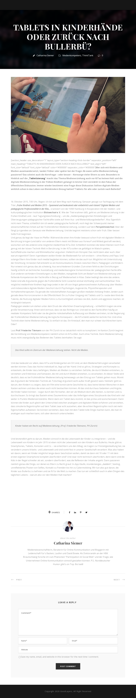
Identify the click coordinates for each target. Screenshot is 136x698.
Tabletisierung (37, 178)
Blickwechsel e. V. (52, 212)
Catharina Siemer (45, 55)
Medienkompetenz (71, 55)
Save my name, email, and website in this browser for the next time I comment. (60, 656)
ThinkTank (87, 55)
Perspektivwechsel (105, 226)
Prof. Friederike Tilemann (28, 330)
